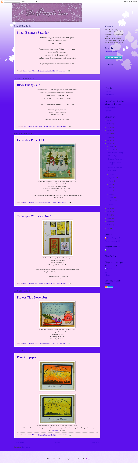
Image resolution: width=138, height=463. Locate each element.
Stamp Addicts (109, 95)
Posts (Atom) (26, 447)
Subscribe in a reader (111, 52)
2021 (108, 121)
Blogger (88, 459)
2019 (108, 127)
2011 (108, 215)
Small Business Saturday (33, 32)
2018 (108, 130)
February (112, 201)
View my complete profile (112, 241)
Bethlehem (55, 430)
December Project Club (32, 140)
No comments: (61, 71)
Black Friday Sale (28, 84)
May (110, 191)
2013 (108, 208)
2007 (108, 228)
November (112, 150)
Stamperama (108, 92)
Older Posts (95, 442)
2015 (108, 140)
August (111, 181)
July (110, 184)
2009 (108, 221)
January (111, 204)
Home (57, 442)
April (110, 194)
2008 (108, 225)
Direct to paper (26, 357)
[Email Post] (68, 71)
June (110, 188)
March (111, 198)
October (111, 174)
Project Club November (32, 297)
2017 (108, 134)
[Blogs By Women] (105, 250)
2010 (108, 218)
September (112, 178)
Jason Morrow (73, 459)
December (112, 146)
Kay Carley (108, 111)
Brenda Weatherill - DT (112, 108)
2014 (108, 144)
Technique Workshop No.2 (34, 216)
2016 (108, 137)
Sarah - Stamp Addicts (114, 238)
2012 (108, 212)
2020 (108, 124)
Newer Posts (19, 442)
